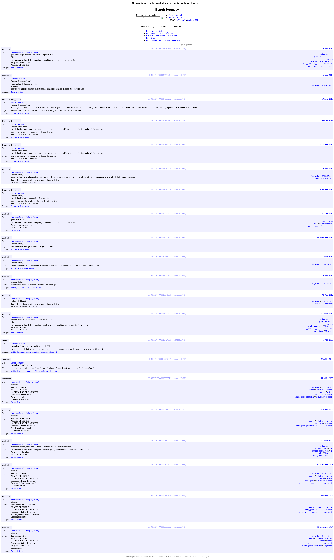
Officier (328, 61)
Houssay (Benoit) (18, 79)
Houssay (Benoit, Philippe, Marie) (25, 52)
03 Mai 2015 (327, 213)
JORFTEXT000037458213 (159, 75)
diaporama (175, 40)
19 (331, 448)
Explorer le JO (175, 17)
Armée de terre (17, 68)
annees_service (321, 448)
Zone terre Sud (17, 92)
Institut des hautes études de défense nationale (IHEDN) (34, 352)
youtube (166, 40)
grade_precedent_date (311, 63)
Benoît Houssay (17, 103)
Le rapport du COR (154, 40)
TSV (177, 20)
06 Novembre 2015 (325, 189)
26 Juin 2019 (327, 48)
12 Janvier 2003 (326, 409)
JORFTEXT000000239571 (159, 378)
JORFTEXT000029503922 (159, 237)
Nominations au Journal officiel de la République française (167, 3)
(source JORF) (180, 48)
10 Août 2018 (327, 99)
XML (189, 20)
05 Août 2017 (327, 120)
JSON (183, 20)
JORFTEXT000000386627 (159, 440)
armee (322, 392)
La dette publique (153, 38)
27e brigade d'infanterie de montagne (26, 288)
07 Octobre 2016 (326, 144)
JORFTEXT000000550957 (159, 527)
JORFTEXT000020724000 (159, 340)
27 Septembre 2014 (325, 237)
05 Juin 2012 (327, 295)
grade (316, 56)
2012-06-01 (327, 301)
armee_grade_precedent (304, 397)
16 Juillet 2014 (327, 256)
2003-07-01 (327, 387)
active (329, 392)
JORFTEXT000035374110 (159, 120)
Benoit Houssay (17, 124)
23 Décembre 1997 (325, 496)
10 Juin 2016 (327, 168)
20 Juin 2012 (327, 276)
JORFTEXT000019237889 (159, 359)
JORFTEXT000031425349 (159, 189)
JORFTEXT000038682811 (159, 48)
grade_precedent (316, 61)
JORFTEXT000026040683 (159, 276)
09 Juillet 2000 (327, 440)
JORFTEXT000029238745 (159, 256)
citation (330, 59)
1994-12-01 (327, 536)
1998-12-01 (327, 474)
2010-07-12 (327, 63)
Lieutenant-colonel (324, 397)
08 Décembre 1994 (325, 527)
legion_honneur (326, 54)
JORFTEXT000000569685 (159, 496)
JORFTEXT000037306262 (159, 99)
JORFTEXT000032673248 (159, 168)
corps (311, 390)
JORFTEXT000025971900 (159, 295)
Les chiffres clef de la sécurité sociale (161, 36)
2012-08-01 (327, 283)
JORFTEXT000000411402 (159, 409)
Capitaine (328, 545)
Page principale (175, 15)
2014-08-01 (327, 264)
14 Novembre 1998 (325, 464)
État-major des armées (20, 113)
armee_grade (313, 66)
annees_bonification (320, 451)
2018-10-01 (327, 85)
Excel (195, 20)
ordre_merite (327, 221)
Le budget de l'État (154, 31)
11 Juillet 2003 (327, 378)
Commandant (326, 483)
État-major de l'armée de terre (23, 268)
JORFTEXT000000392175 (159, 464)
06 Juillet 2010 (327, 313)
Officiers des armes (324, 390)
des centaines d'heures (145, 557)
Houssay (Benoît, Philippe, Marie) (25, 444)
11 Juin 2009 (327, 340)
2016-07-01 (327, 176)
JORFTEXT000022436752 (159, 313)
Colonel (328, 394)
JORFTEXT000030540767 (159, 213)
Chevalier (328, 326)
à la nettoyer (203, 557)
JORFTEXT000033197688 (159, 144)
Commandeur (326, 56)
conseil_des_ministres (324, 178)
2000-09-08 (327, 328)
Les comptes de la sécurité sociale (160, 33)
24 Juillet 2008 (327, 359)
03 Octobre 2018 (326, 75)
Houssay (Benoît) (18, 344)
